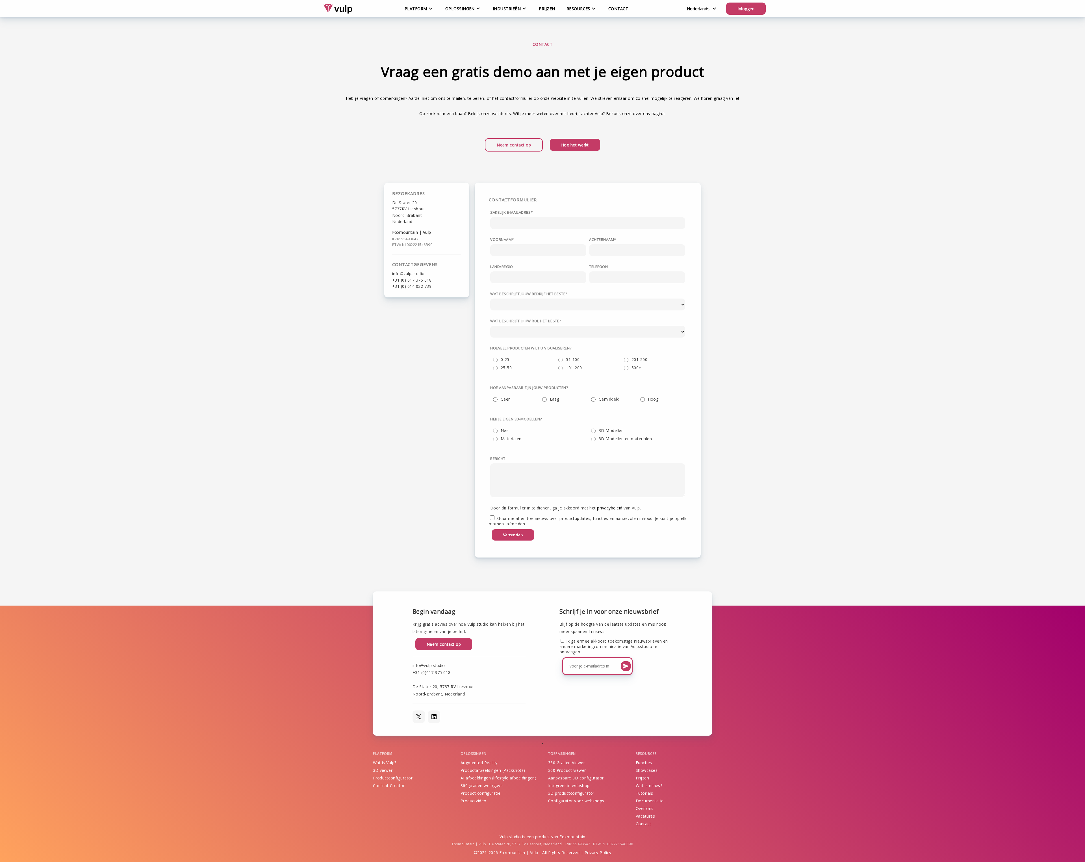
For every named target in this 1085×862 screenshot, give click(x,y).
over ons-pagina (649, 113)
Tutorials (644, 793)
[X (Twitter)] (419, 716)
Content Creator (389, 785)
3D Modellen (611, 430)
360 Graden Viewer (566, 762)
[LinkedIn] (434, 716)
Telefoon (598, 266)
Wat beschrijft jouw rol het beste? (525, 320)
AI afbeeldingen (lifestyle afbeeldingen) (498, 778)
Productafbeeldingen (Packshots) (493, 770)
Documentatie (650, 800)
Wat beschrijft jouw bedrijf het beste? (528, 293)
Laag (554, 399)
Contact (618, 8)
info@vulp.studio (408, 273)
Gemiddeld (609, 399)
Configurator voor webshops (576, 800)
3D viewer (382, 770)
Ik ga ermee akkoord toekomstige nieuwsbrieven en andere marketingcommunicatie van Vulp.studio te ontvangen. (613, 646)
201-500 (639, 359)
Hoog (653, 399)
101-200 (574, 367)
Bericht (497, 458)
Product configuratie (481, 793)
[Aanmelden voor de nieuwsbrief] (626, 666)
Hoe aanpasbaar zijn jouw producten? (529, 387)
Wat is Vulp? (384, 762)
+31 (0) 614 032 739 (411, 286)
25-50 (506, 367)
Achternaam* (602, 239)
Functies (644, 762)
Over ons (645, 808)
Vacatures (645, 816)
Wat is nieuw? (649, 785)
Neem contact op (514, 145)
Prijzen (547, 8)
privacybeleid (609, 508)
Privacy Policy (598, 852)
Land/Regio (501, 266)
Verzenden (513, 535)
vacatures (501, 113)
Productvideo (474, 800)
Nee (505, 430)
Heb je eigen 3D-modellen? (516, 419)
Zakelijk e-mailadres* (511, 212)
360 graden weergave (482, 785)
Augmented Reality (479, 762)
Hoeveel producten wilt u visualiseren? (531, 348)
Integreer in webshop (569, 785)
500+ (636, 367)
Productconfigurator (393, 778)
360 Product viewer (567, 770)
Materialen (511, 438)
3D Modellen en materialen (625, 438)
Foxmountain (572, 836)
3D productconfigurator (571, 793)
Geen (506, 399)
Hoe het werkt (575, 145)
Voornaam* (502, 239)
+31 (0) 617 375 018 (411, 280)
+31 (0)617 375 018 (432, 672)
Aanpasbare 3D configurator (576, 778)
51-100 (573, 359)
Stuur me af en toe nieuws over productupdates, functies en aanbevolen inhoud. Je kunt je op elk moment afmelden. (587, 521)
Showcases (646, 770)
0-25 (505, 359)
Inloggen (745, 8)
